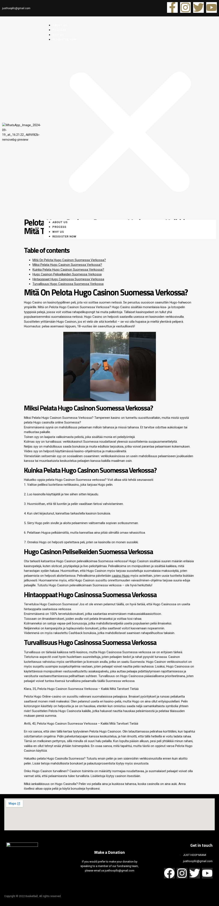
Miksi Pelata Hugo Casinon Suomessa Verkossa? (67, 265)
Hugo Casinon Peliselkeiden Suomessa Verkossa (67, 274)
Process (59, 226)
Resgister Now (64, 39)
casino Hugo (121, 576)
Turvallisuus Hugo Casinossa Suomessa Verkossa (68, 284)
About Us (60, 222)
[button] (130, 131)
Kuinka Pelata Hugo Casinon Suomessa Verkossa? (68, 270)
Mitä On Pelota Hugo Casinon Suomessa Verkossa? (69, 260)
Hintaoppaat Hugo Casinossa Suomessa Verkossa (68, 279)
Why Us (58, 231)
